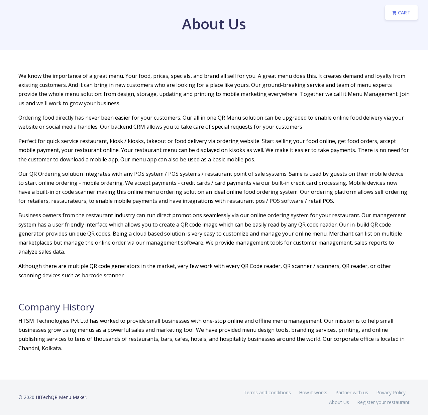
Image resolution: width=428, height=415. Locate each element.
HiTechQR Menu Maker (61, 397)
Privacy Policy (391, 392)
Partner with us (351, 392)
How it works (313, 392)
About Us (339, 402)
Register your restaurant (383, 402)
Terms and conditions (267, 392)
